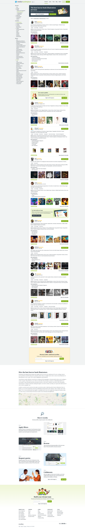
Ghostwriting (18, 16)
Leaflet (56, 404)
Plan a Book (50, 513)
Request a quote (65, 22)
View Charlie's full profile (63, 344)
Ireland (17, 28)
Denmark (18, 35)
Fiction (17, 55)
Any (17, 7)
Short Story (18, 80)
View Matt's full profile (64, 42)
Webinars (39, 516)
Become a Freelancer (32, 515)
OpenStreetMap (60, 404)
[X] (59, 523)
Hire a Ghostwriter (22, 516)
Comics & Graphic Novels (20, 45)
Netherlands (18, 36)
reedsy (24, 2)
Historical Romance (19, 57)
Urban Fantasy (19, 82)
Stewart (37, 128)
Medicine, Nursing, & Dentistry (20, 64)
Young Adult (18, 83)
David (36, 220)
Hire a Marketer (21, 515)
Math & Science (19, 75)
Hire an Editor (21, 512)
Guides (39, 512)
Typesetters (19, 14)
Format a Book (50, 515)
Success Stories (31, 516)
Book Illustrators (20, 11)
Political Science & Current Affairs (21, 71)
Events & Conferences (42, 515)
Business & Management (20, 42)
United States (18, 22)
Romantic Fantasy (19, 74)
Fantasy (17, 54)
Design (17, 9)
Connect (46, 1)
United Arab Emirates (20, 29)
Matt (36, 21)
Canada (17, 24)
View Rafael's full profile (63, 320)
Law (17, 61)
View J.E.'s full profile (64, 297)
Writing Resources (51, 516)
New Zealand (18, 27)
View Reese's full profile (64, 88)
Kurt (36, 158)
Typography (46, 279)
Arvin (36, 182)
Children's (18, 43)
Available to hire (33, 88)
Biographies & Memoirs (20, 41)
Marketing (18, 15)
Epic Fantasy (18, 51)
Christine (37, 46)
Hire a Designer (21, 513)
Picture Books (18, 68)
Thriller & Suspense (19, 81)
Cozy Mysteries (19, 49)
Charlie (36, 323)
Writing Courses (41, 513)
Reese (36, 66)
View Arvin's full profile (64, 206)
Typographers (19, 13)
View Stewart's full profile (63, 155)
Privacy (25, 526)
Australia (18, 25)
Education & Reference (20, 52)
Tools (53, 1)
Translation (18, 17)
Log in (64, 1)
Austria (17, 34)
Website (17, 18)
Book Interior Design (52, 306)
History (17, 58)
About (60, 1)
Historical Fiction (19, 56)
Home (32, 18)
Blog (56, 1)
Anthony (37, 247)
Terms (22, 526)
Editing (17, 8)
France (17, 30)
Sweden (17, 32)
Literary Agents (60, 513)
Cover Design (36, 27)
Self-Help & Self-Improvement (19, 78)
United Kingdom (19, 23)
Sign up (68, 1)
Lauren (36, 102)
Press (29, 513)
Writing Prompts (60, 512)
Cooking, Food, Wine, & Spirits (20, 47)
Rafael (36, 300)
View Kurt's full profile (64, 179)
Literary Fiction (19, 62)
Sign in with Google (39, 14)
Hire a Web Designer (22, 519)
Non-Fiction (18, 67)
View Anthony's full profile (63, 270)
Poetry (17, 69)
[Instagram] (61, 523)
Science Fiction (19, 76)
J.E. (35, 273)
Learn (50, 1)
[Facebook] (64, 523)
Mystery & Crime (19, 50)
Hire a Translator (22, 517)
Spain (17, 31)
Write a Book (50, 512)
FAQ (19, 526)
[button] (20, 394)
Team (29, 512)
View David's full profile (64, 243)
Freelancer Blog (41, 517)
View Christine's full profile (63, 63)
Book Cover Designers (21, 10)
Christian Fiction (19, 44)
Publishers (59, 515)
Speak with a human (37, 215)
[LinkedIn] (62, 523)
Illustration (41, 27)
